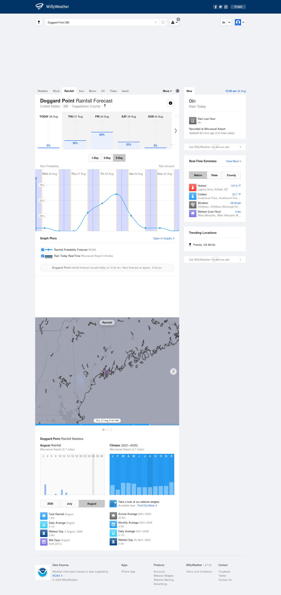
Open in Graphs (162, 238)
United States (50, 106)
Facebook (224, 571)
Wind (56, 91)
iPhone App (128, 571)
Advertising (160, 584)
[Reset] (155, 22)
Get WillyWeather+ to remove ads (209, 147)
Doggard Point (105, 105)
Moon (92, 91)
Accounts (159, 571)
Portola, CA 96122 (204, 245)
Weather (43, 91)
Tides (113, 91)
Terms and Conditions (199, 571)
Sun (81, 91)
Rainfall (69, 91)
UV (103, 91)
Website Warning (164, 580)
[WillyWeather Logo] (54, 6)
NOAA (56, 576)
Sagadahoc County (86, 106)
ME (66, 106)
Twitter (222, 576)
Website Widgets (164, 576)
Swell (125, 91)
